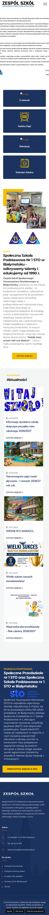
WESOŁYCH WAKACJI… (20, 531)
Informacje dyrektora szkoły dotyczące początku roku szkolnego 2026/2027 (22, 426)
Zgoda (9, 911)
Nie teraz (19, 911)
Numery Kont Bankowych (15, 881)
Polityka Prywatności (13, 866)
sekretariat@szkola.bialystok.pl (21, 850)
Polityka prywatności (35, 911)
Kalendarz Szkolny (24, 172)
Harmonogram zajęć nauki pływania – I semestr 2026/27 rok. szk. (23, 481)
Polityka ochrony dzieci (14, 871)
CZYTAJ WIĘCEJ (14, 438)
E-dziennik (24, 100)
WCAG (7, 886)
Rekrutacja (24, 146)
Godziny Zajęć (24, 126)
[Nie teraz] (46, 907)
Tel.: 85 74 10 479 (15, 843)
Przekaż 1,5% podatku (13, 876)
